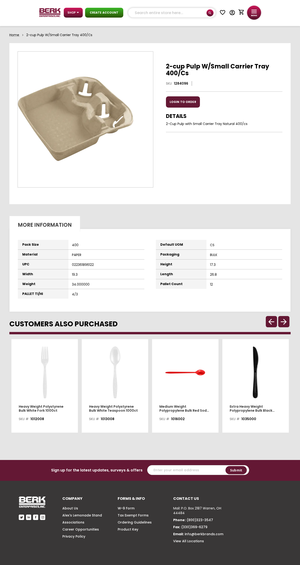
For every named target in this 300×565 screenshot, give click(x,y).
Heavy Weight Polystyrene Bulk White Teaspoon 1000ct (113, 409)
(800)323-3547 (200, 520)
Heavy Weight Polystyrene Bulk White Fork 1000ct (41, 409)
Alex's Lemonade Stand (82, 515)
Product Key (128, 529)
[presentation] (283, 321)
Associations (73, 522)
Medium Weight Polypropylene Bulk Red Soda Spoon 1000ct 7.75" (184, 409)
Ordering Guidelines (135, 522)
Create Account (104, 13)
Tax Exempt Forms (133, 515)
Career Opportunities (80, 529)
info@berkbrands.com (204, 534)
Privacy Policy (73, 536)
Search (210, 12)
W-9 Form (126, 508)
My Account (232, 12)
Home (14, 35)
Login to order (183, 102)
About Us (70, 508)
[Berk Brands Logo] (50, 12)
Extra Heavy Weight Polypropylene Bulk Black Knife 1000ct (251, 409)
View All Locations (188, 541)
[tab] (44, 224)
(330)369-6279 (194, 527)
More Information (45, 225)
